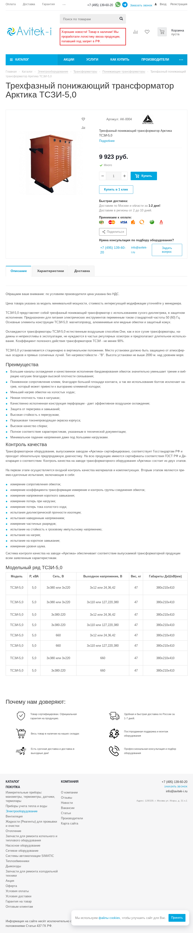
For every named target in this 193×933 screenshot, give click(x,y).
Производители (155, 59)
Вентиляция (14, 816)
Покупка (13, 787)
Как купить (119, 59)
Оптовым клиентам (19, 906)
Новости (67, 803)
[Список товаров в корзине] (171, 35)
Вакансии (67, 808)
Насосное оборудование (23, 845)
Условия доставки (18, 896)
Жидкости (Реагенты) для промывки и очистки (31, 824)
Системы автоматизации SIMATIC (30, 856)
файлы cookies (109, 918)
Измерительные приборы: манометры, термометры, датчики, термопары (30, 797)
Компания (69, 781)
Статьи (66, 813)
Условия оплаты (17, 891)
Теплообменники (17, 861)
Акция (10, 880)
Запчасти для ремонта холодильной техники (32, 873)
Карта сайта (69, 823)
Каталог (22, 59)
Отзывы (66, 797)
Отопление (13, 831)
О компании (69, 792)
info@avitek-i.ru (176, 791)
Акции (69, 59)
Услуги (92, 59)
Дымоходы (13, 866)
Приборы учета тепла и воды (26, 806)
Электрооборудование (21, 811)
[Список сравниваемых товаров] (136, 33)
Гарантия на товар (19, 901)
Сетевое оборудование (22, 850)
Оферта (11, 886)
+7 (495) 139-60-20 (100, 5)
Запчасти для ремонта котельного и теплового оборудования (31, 838)
